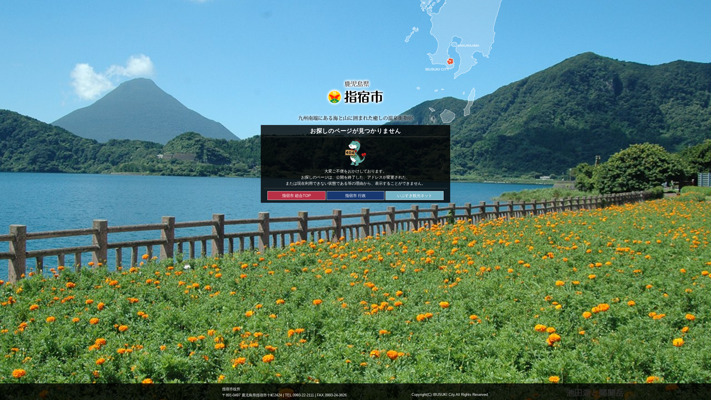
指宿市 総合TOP (296, 195)
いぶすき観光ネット (414, 195)
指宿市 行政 (355, 195)
